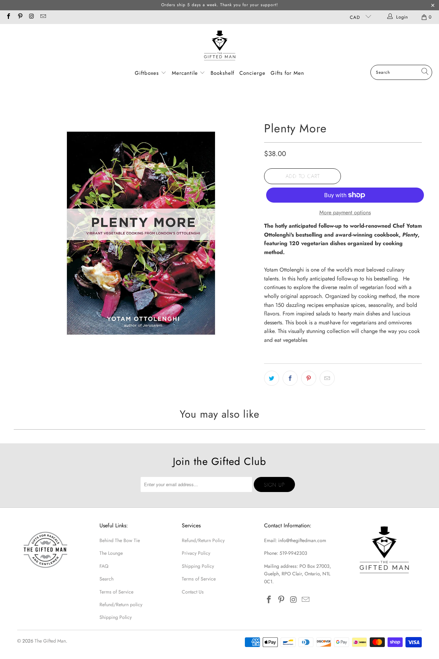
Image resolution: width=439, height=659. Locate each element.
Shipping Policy (115, 617)
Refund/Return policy (120, 604)
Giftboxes (147, 73)
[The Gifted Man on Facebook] (8, 17)
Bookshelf (222, 73)
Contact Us (193, 591)
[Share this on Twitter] (271, 378)
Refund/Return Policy (203, 540)
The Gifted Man (50, 640)
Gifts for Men (287, 73)
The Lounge (111, 553)
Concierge (252, 73)
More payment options (345, 212)
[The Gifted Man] (220, 46)
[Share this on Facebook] (290, 378)
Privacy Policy (196, 553)
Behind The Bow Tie (119, 540)
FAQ (103, 566)
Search (106, 578)
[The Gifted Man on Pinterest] (19, 17)
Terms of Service (116, 591)
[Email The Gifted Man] (42, 17)
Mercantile (186, 73)
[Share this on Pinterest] (308, 378)
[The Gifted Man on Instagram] (31, 17)
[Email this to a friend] (327, 378)
